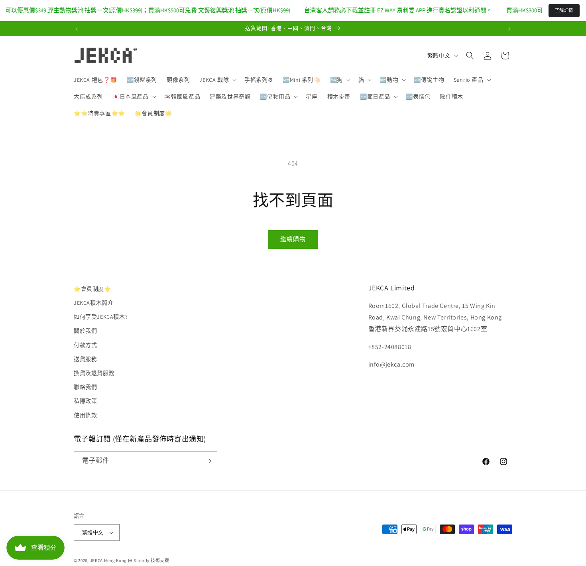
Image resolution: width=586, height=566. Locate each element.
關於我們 (85, 330)
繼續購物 (293, 239)
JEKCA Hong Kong (108, 560)
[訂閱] (208, 461)
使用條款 (85, 415)
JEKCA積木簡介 (93, 302)
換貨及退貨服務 (94, 373)
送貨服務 (85, 359)
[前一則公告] (76, 28)
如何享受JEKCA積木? (101, 316)
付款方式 (85, 345)
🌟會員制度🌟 (92, 288)
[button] (217, 79)
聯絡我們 (85, 386)
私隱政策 (85, 400)
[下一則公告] (509, 28)
